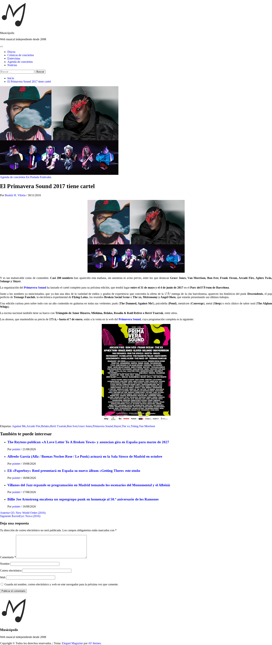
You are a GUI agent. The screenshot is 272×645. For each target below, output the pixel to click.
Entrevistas (13, 58)
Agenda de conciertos (20, 61)
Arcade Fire (33, 426)
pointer (16, 449)
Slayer (117, 426)
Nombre (5, 563)
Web (2, 577)
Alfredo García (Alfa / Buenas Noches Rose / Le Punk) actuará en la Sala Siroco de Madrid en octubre (84, 456)
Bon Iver (72, 426)
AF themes (94, 643)
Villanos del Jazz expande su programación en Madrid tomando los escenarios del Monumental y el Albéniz (88, 485)
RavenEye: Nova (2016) (20, 516)
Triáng (134, 426)
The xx (126, 426)
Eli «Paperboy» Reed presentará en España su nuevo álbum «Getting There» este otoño (73, 471)
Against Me (19, 426)
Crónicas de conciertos (20, 55)
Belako (45, 426)
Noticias (12, 65)
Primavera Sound (35, 287)
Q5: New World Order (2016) (23, 512)
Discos (11, 51)
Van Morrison (147, 426)
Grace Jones (85, 426)
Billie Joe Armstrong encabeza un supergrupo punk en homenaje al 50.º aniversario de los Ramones (83, 499)
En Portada (32, 177)
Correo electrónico (11, 570)
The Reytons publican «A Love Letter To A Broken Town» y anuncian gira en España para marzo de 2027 (88, 442)
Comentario (8, 557)
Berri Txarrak (58, 426)
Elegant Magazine (72, 643)
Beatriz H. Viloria (15, 195)
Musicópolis (7, 33)
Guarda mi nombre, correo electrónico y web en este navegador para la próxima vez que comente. (61, 584)
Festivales (45, 177)
